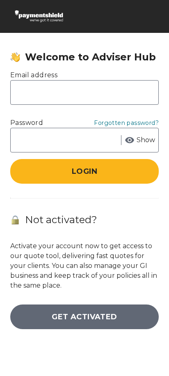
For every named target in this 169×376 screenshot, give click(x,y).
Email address (33, 75)
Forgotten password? (126, 123)
